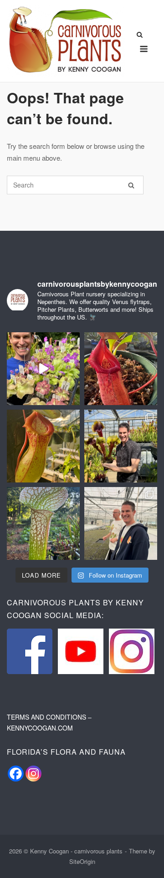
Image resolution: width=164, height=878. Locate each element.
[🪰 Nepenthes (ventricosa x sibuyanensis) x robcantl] (120, 368)
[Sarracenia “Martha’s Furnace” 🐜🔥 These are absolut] (43, 523)
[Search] (131, 185)
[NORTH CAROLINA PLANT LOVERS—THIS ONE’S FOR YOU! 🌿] (43, 368)
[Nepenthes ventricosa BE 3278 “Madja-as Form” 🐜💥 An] (43, 446)
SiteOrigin (82, 861)
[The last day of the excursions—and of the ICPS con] (120, 446)
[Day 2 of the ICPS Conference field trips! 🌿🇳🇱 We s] (120, 523)
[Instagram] (33, 774)
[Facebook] (16, 774)
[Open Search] (140, 35)
